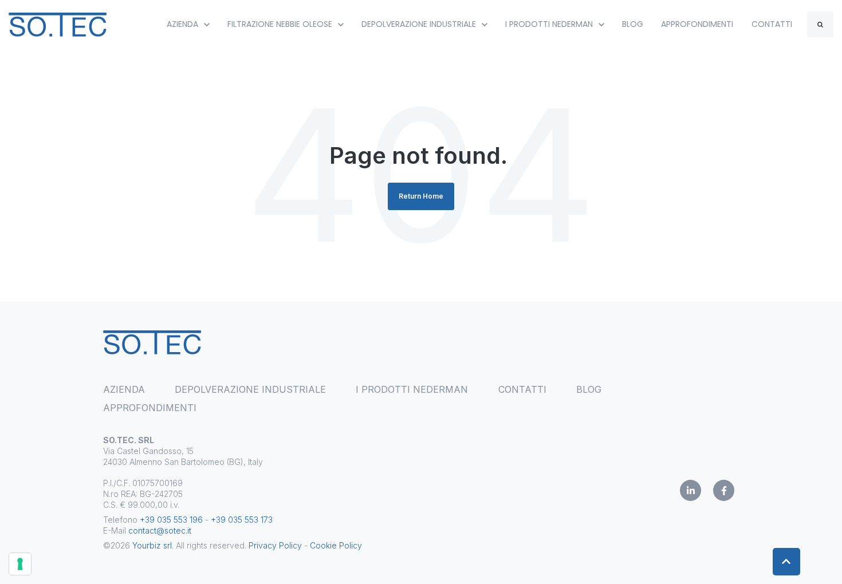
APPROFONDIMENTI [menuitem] (149, 407)
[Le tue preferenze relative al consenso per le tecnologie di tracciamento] (20, 564)
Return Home (421, 196)
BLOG (632, 24)
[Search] (820, 24)
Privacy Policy (275, 545)
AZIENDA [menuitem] (124, 389)
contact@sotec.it (159, 530)
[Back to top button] (786, 561)
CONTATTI (771, 24)
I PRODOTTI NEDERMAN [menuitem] (412, 389)
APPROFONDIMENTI (697, 24)
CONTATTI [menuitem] (522, 389)
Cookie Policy (336, 545)
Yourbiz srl (152, 545)
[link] (58, 23)
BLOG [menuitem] (588, 389)
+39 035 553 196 (171, 519)
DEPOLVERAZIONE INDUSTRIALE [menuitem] (250, 389)
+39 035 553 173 (242, 519)
